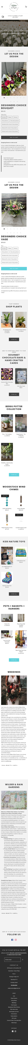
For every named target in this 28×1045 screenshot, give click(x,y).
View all (14, 339)
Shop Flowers (14, 998)
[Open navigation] (2, 7)
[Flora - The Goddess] (7, 423)
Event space (14, 1005)
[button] (14, 79)
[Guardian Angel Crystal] (21, 520)
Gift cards (14, 1018)
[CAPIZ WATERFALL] (7, 501)
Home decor (14, 1013)
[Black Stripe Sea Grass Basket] (21, 639)
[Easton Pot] (7, 618)
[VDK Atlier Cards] (21, 376)
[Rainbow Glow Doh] (7, 578)
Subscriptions (14, 1016)
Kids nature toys (14, 1009)
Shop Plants (14, 1000)
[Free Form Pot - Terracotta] (7, 634)
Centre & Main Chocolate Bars (14, 1020)
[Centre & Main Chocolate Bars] (7, 374)
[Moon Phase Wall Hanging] (21, 618)
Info (14, 996)
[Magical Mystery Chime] (7, 520)
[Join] (23, 960)
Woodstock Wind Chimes (14, 1007)
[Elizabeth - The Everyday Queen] (7, 452)
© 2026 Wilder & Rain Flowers (14, 1040)
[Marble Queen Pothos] (21, 320)
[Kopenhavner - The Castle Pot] (21, 423)
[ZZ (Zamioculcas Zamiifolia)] (7, 320)
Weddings (14, 1002)
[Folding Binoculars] (21, 553)
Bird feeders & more (14, 1011)
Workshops (14, 1022)
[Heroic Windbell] (21, 501)
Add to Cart (14, 137)
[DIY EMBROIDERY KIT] (7, 556)
